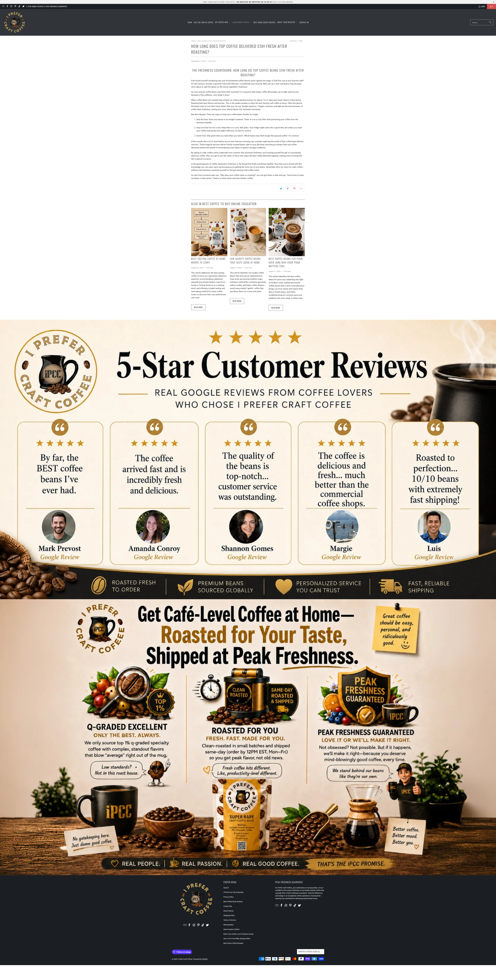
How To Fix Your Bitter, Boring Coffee (236, 939)
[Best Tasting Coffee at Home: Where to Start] (209, 232)
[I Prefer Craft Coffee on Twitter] (23, 6)
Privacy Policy (228, 897)
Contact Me (227, 906)
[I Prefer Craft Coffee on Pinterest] (15, 6)
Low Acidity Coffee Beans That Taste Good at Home (245, 260)
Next (301, 41)
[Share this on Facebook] (288, 188)
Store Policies (228, 911)
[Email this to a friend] (301, 188)
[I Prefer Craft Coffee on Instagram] (11, 6)
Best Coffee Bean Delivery (233, 902)
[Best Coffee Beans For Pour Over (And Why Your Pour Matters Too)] (287, 232)
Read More (198, 307)
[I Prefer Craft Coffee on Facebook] (7, 6)
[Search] (490, 22)
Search (226, 888)
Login (483, 6)
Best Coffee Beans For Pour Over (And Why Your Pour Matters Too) (286, 262)
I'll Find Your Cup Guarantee (233, 892)
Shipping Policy (229, 915)
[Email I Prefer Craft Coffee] (3, 6)
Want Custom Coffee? (231, 929)
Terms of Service (229, 920)
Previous (293, 41)
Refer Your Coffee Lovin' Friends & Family (238, 934)
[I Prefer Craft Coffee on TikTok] (19, 6)
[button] (223, 22)
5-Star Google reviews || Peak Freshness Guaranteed (46, 6)
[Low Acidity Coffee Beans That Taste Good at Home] (248, 232)
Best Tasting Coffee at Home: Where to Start (208, 260)
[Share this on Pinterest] (294, 188)
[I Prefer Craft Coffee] (14, 22)
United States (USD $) (309, 952)
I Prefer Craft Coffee (184, 959)
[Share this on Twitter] (281, 188)
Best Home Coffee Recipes (233, 943)
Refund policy (228, 925)
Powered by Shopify (200, 959)
